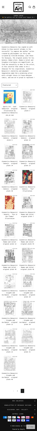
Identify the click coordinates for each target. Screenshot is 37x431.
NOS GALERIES (18, 401)
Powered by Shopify (18, 429)
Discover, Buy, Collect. (18, 409)
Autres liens (18, 414)
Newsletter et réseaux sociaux (18, 405)
